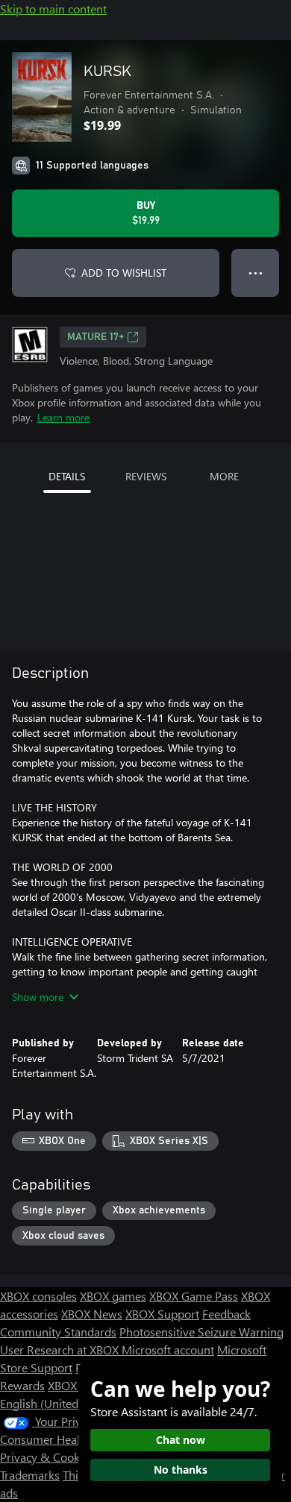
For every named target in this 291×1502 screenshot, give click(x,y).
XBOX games (113, 1296)
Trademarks (30, 1475)
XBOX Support (162, 1314)
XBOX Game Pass (193, 1296)
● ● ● (255, 272)
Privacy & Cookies (47, 1457)
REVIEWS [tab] (145, 476)
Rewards (22, 1385)
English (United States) (58, 1403)
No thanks (180, 1469)
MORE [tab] (224, 476)
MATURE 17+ (95, 337)
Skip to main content (53, 8)
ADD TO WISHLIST (123, 272)
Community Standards (58, 1331)
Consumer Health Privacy (65, 1439)
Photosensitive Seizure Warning (201, 1331)
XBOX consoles (38, 1296)
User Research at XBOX (61, 1349)
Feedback (226, 1314)
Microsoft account (168, 1349)
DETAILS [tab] (66, 476)
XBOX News (91, 1314)
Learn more (63, 417)
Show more (37, 997)
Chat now (180, 1440)
